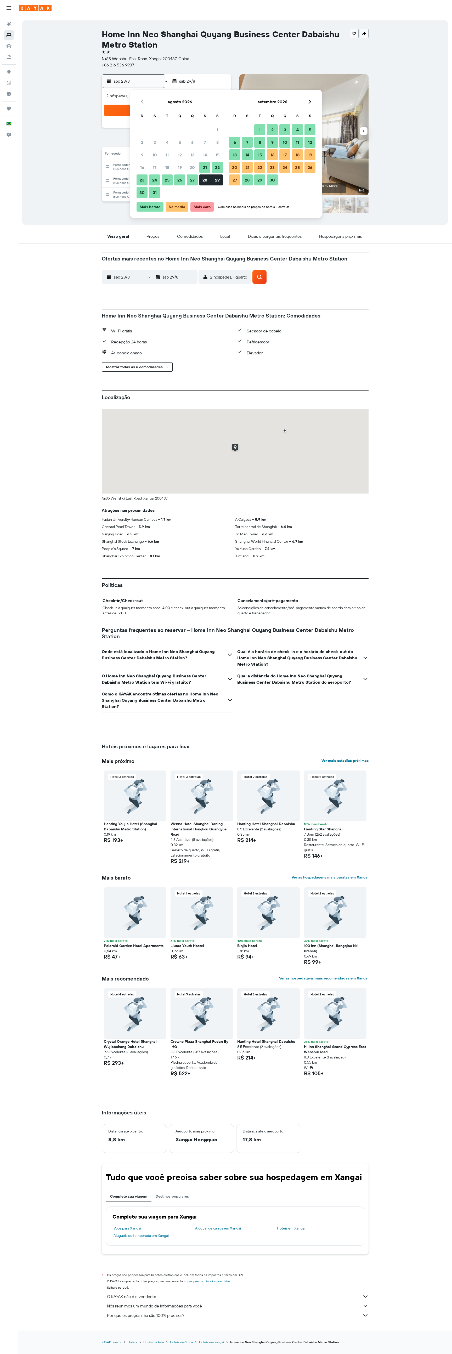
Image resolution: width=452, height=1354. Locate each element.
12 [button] (180, 154)
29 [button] (217, 180)
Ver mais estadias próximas (345, 760)
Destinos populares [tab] (172, 1196)
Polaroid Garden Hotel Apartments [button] (133, 945)
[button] (9, 8)
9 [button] (142, 154)
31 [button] (155, 192)
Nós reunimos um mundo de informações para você (154, 1305)
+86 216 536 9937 (118, 64)
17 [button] (154, 167)
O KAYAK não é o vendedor (131, 1296)
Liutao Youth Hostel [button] (187, 945)
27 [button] (192, 180)
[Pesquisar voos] (9, 24)
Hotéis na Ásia (153, 1342)
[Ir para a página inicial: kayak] (35, 8)
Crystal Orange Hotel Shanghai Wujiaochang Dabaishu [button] (130, 1044)
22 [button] (217, 167)
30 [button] (142, 192)
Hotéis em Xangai (291, 1228)
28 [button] (204, 180)
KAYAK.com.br (111, 1342)
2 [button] (142, 142)
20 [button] (192, 167)
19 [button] (180, 167)
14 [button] (205, 154)
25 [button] (167, 180)
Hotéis (132, 1342)
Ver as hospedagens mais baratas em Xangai (330, 877)
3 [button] (155, 142)
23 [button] (142, 180)
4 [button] (167, 142)
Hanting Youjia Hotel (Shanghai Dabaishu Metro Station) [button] (130, 826)
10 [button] (154, 154)
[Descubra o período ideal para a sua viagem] (9, 94)
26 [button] (179, 180)
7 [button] (205, 142)
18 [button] (167, 167)
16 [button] (142, 167)
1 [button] (217, 129)
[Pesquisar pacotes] (9, 57)
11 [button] (167, 154)
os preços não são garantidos (209, 1281)
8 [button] (217, 142)
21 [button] (205, 167)
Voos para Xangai (127, 1228)
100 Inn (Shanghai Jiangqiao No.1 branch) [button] (331, 948)
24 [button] (154, 180)
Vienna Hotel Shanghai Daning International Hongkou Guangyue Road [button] (199, 829)
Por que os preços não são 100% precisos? (145, 1315)
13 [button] (192, 154)
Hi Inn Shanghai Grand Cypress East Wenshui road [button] (335, 1049)
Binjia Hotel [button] (247, 945)
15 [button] (217, 154)
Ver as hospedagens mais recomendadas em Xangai (324, 978)
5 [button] (180, 142)
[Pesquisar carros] (9, 46)
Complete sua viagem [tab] (128, 1196)
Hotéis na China (181, 1342)
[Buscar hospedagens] (9, 35)
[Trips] (9, 109)
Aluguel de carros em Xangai (218, 1228)
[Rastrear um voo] (9, 83)
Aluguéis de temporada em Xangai (141, 1235)
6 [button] (192, 142)
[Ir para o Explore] (9, 72)
